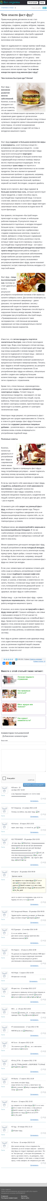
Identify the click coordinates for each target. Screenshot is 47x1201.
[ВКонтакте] (4, 663)
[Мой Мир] (10, 663)
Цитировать (34, 801)
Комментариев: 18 (39, 661)
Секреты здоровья (36, 659)
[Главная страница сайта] (10, 2)
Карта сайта (25, 1198)
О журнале (4, 1196)
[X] (13, 663)
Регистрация (33, 2)
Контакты (24, 1196)
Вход (42, 2)
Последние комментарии (9, 1198)
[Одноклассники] (7, 663)
